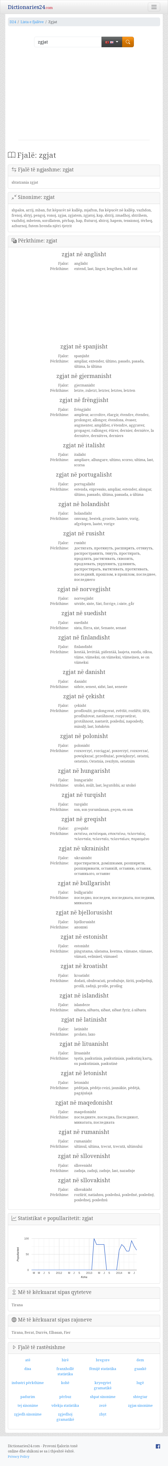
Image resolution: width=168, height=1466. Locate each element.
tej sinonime (28, 1405)
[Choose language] (112, 42)
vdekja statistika (65, 1405)
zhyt (102, 1414)
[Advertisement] (84, 95)
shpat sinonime (103, 1396)
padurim (27, 1396)
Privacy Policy (18, 1456)
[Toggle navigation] (154, 7)
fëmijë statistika (102, 1368)
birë (65, 1360)
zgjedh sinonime (28, 1414)
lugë (140, 1382)
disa (27, 1368)
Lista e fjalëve (32, 21)
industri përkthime (28, 1382)
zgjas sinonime (140, 1405)
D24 (13, 21)
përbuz (65, 1396)
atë (27, 1360)
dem (140, 1360)
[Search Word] (128, 42)
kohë (65, 1382)
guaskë (140, 1368)
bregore (103, 1360)
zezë (103, 1405)
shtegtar (140, 1396)
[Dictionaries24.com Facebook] (158, 1445)
